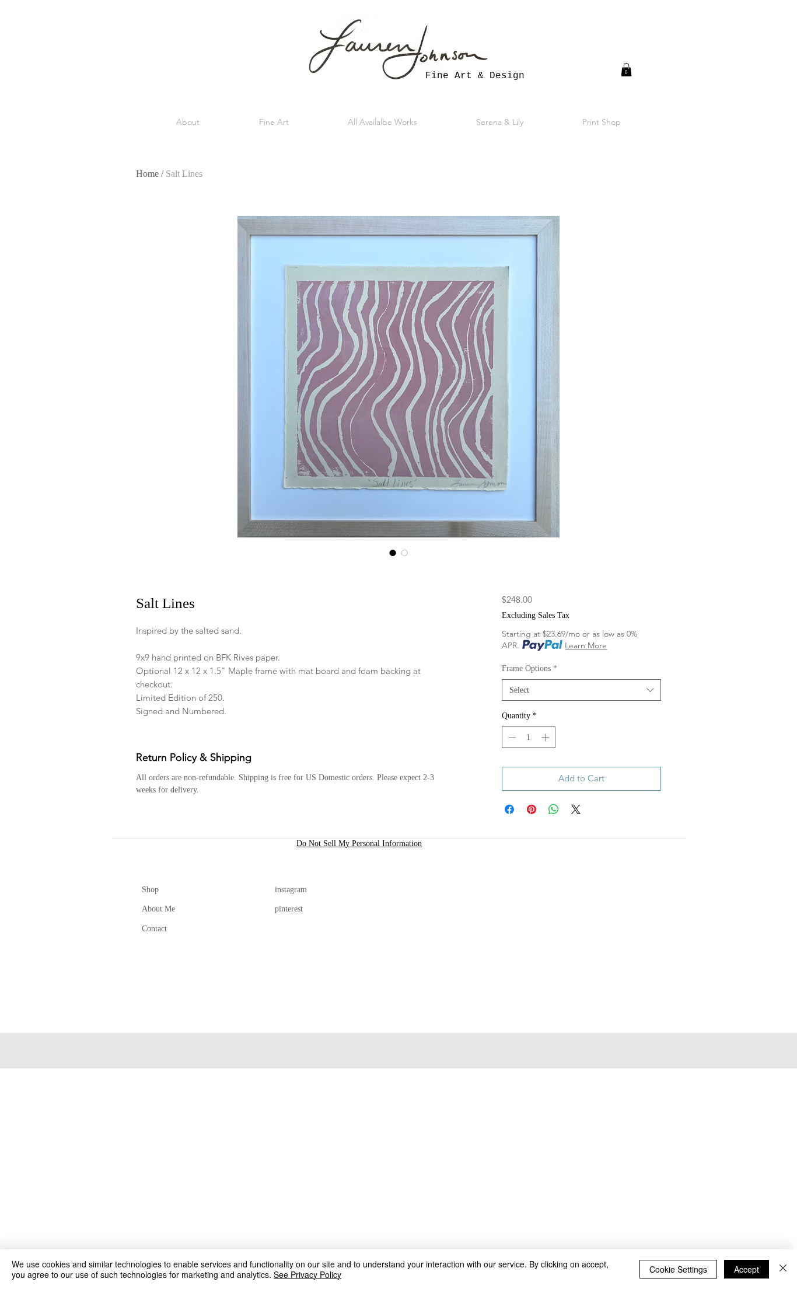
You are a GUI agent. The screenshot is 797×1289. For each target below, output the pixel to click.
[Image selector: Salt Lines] (392, 552)
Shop (150, 889)
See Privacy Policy (307, 1274)
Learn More (586, 645)
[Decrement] (511, 737)
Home (147, 174)
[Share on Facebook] (509, 809)
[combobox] (581, 690)
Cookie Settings (678, 1269)
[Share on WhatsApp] (554, 809)
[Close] (783, 1269)
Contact (154, 928)
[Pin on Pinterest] (532, 809)
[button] (626, 69)
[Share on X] (576, 809)
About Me (158, 908)
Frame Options (529, 668)
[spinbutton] (528, 737)
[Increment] (546, 737)
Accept (746, 1269)
